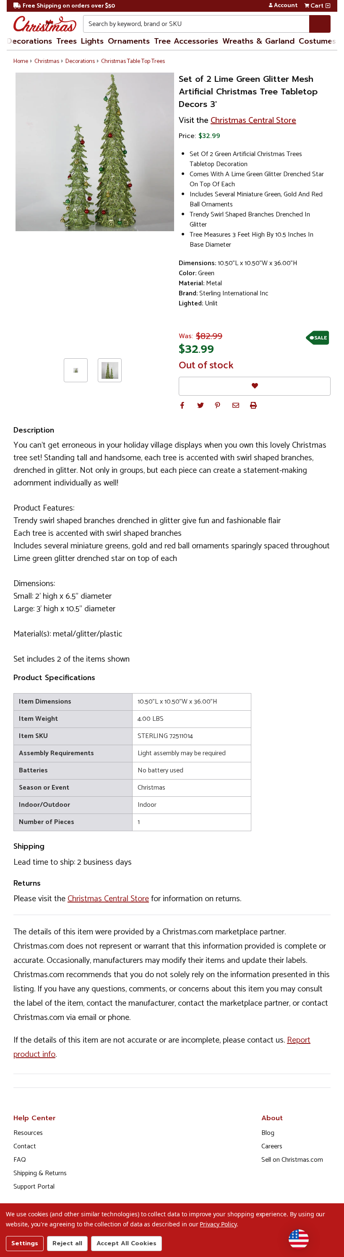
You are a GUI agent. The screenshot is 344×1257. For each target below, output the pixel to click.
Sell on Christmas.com (292, 1160)
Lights (92, 41)
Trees (66, 41)
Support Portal (34, 1186)
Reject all (67, 1243)
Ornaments (129, 41)
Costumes (317, 41)
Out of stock (206, 365)
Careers (271, 1146)
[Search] (320, 24)
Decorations (29, 41)
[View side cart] (328, 6)
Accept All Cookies (126, 1243)
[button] (182, 405)
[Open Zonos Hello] (299, 1239)
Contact (24, 1146)
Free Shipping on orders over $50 (69, 6)
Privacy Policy (218, 1224)
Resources (28, 1133)
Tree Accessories (186, 41)
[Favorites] (255, 386)
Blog (267, 1133)
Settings (24, 1243)
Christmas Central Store (253, 121)
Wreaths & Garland (258, 41)
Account (285, 6)
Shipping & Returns (40, 1173)
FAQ (19, 1160)
